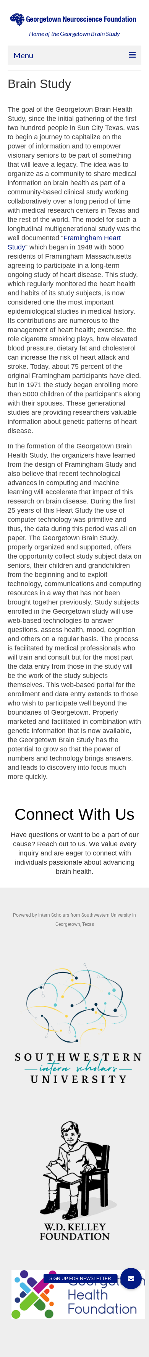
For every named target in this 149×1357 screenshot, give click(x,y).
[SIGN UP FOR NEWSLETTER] (131, 1278)
